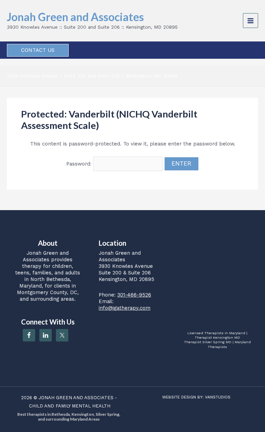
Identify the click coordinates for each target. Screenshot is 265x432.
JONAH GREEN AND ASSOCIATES (76, 397)
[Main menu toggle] (250, 20)
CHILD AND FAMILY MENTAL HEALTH (69, 405)
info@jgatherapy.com (124, 308)
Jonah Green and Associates (75, 17)
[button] (38, 50)
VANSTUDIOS (217, 397)
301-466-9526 (134, 295)
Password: (79, 164)
